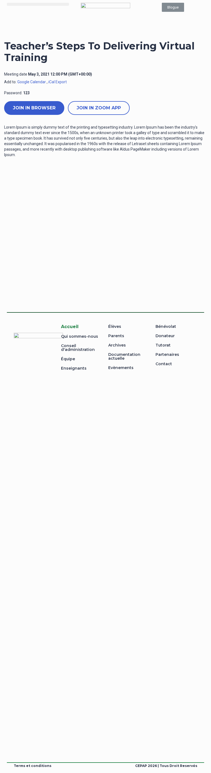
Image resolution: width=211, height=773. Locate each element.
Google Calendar (31, 82)
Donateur (165, 335)
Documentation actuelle (124, 356)
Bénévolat (166, 326)
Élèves (114, 326)
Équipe (68, 358)
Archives (117, 345)
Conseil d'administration (78, 347)
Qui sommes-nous (79, 336)
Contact (164, 363)
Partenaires (167, 354)
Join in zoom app (99, 107)
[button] (38, 4)
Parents (116, 335)
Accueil (70, 326)
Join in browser (34, 107)
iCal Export (57, 82)
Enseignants (74, 368)
